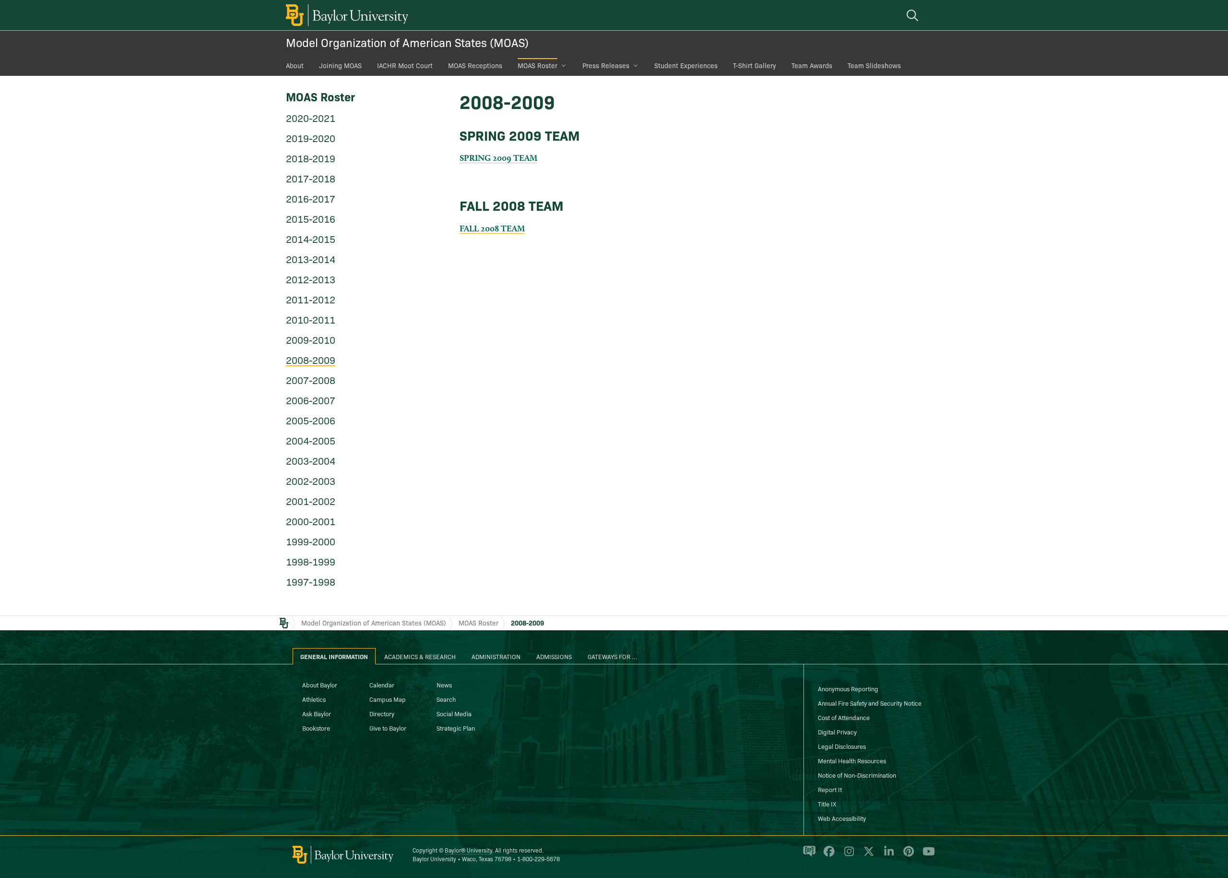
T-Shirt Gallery (754, 65)
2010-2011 (310, 319)
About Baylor (319, 684)
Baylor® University (468, 850)
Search (446, 699)
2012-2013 (310, 279)
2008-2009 (310, 359)
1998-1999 (310, 561)
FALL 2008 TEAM (492, 228)
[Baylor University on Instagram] (847, 855)
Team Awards (811, 65)
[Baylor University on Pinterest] (907, 855)
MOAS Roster (537, 65)
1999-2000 (310, 541)
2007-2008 (310, 379)
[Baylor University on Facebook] (827, 855)
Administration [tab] (496, 656)
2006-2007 (310, 400)
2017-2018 (310, 178)
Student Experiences (686, 65)
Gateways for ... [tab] (613, 656)
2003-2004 (310, 460)
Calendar (381, 684)
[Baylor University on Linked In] (887, 855)
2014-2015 (310, 238)
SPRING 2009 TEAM (498, 158)
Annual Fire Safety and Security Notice (869, 702)
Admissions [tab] (554, 656)
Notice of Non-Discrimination (857, 774)
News (444, 684)
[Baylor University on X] (867, 855)
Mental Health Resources (852, 760)
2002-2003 (310, 480)
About (295, 65)
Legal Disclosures (842, 746)
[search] (914, 15)
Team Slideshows (874, 65)
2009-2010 (310, 339)
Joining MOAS (340, 65)
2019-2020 (310, 137)
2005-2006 (310, 420)
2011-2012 (310, 299)
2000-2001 (310, 521)
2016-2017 (310, 198)
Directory (381, 713)
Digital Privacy (837, 731)
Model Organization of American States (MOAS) (407, 42)
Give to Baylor (387, 727)
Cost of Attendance (844, 717)
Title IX (827, 803)
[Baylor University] (345, 15)
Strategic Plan (456, 727)
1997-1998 (310, 581)
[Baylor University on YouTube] (926, 855)
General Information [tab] (334, 656)
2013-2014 (310, 258)
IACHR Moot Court (405, 65)
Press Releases (605, 65)
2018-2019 (310, 158)
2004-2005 (310, 440)
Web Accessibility (842, 818)
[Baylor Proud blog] (807, 855)
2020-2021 (310, 117)
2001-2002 (310, 500)
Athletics (314, 699)
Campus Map (387, 699)
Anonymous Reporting (848, 688)
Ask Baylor (316, 713)
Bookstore (316, 727)
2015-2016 (310, 218)
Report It (830, 789)
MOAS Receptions (475, 65)
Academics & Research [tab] (420, 656)
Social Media (454, 713)
